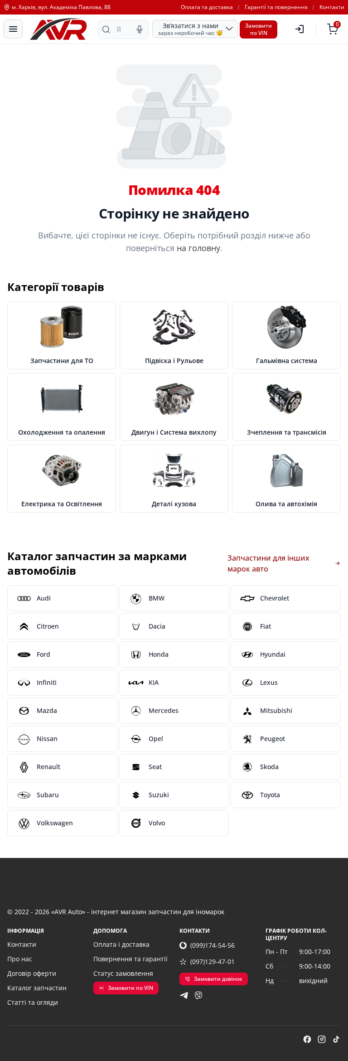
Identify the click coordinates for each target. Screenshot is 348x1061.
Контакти (331, 7)
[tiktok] (336, 1039)
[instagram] (321, 1039)
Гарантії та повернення (276, 7)
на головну (198, 247)
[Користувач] (299, 29)
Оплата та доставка (207, 7)
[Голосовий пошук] (139, 29)
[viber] (198, 995)
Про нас (19, 958)
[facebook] (307, 1039)
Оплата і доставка (121, 944)
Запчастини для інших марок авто (268, 563)
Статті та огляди (32, 1002)
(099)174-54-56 (212, 945)
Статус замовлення (123, 973)
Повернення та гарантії (130, 958)
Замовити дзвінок (218, 979)
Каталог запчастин (37, 987)
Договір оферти (31, 973)
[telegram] (183, 995)
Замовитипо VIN (258, 29)
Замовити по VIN (130, 988)
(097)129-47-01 (212, 961)
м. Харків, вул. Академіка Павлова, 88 (61, 7)
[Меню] (13, 29)
